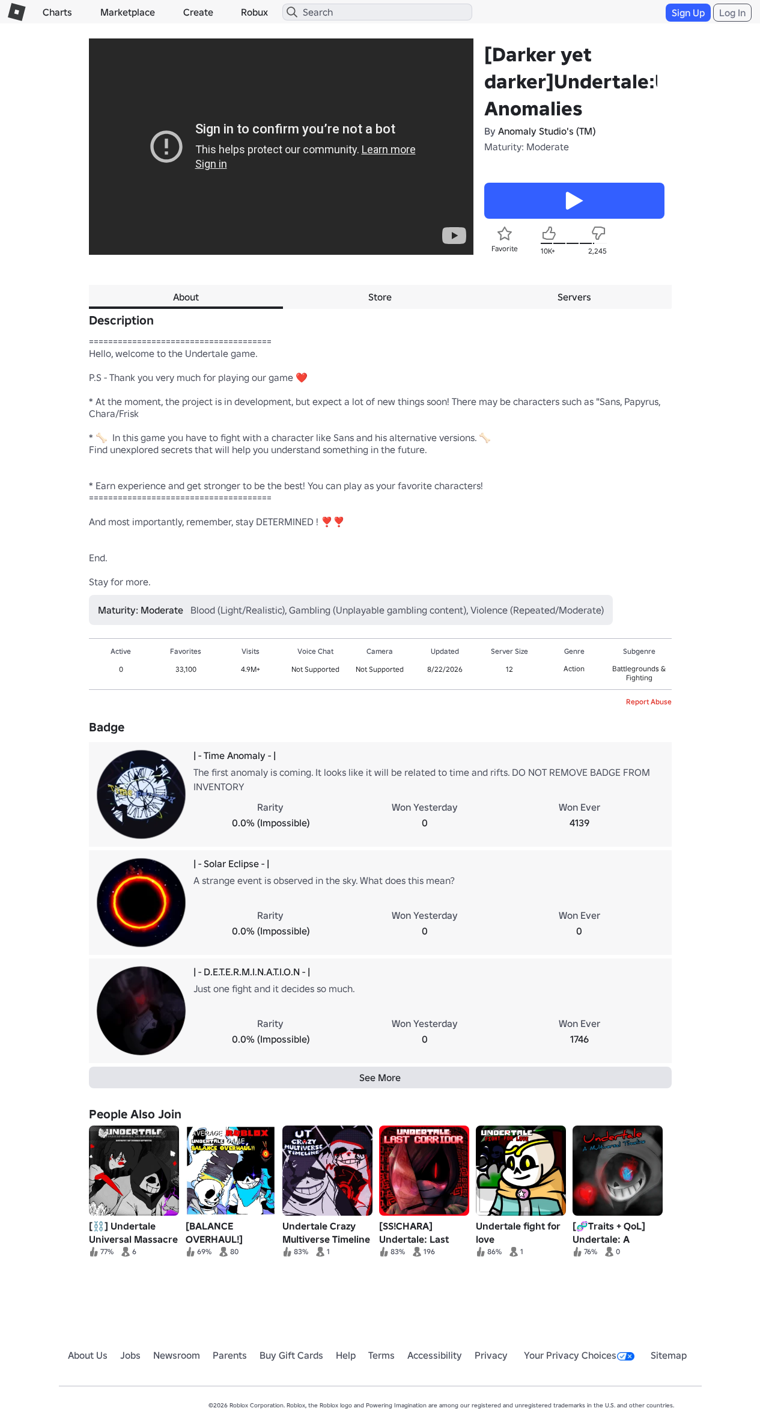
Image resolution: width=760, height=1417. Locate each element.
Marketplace (127, 12)
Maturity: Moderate (526, 147)
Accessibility (434, 1355)
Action (574, 668)
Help (346, 1355)
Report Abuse (649, 701)
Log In (732, 13)
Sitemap (669, 1355)
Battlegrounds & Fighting (639, 673)
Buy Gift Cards (291, 1355)
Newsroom (176, 1355)
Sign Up (688, 13)
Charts (57, 12)
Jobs (130, 1355)
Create (198, 12)
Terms (381, 1355)
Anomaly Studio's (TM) (546, 131)
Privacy (491, 1355)
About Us (88, 1355)
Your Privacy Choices (570, 1355)
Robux (254, 12)
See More (380, 1077)
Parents (230, 1355)
